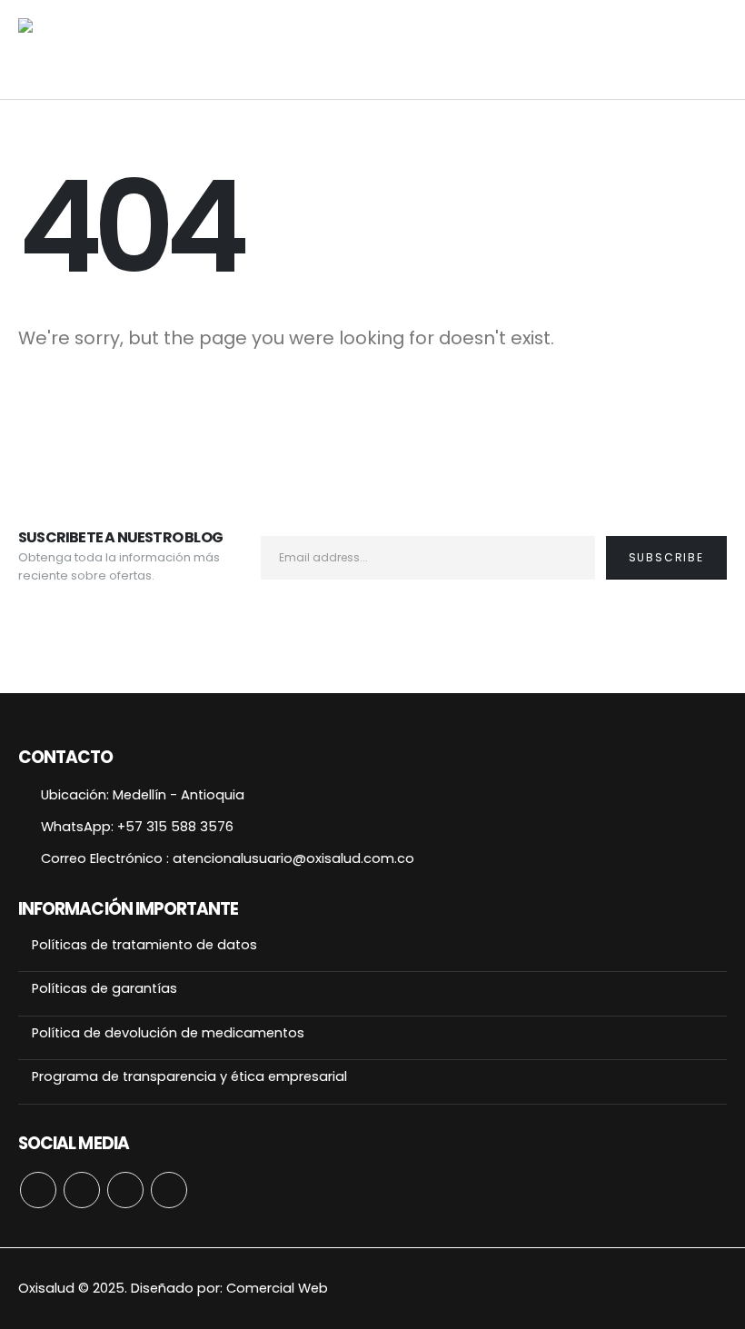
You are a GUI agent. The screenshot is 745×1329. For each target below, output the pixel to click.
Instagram (125, 1190)
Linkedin (169, 1190)
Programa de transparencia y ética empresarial (189, 1076)
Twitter (82, 1190)
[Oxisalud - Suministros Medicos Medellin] (109, 49)
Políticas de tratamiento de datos (144, 945)
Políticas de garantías (104, 988)
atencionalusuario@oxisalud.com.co (293, 858)
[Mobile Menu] (713, 50)
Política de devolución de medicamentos (168, 1033)
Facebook (38, 1190)
